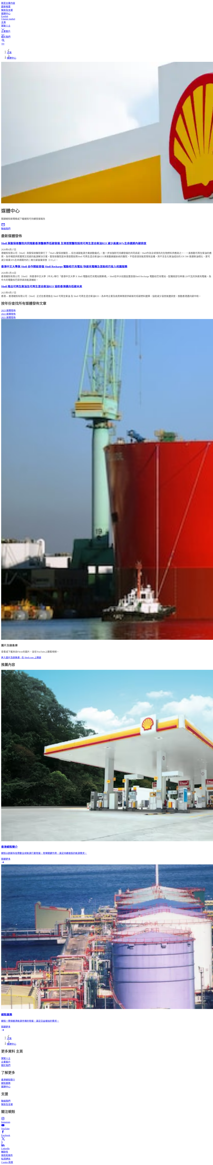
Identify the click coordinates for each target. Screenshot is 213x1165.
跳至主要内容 (8, 3)
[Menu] (106, 44)
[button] (106, 26)
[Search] (106, 40)
